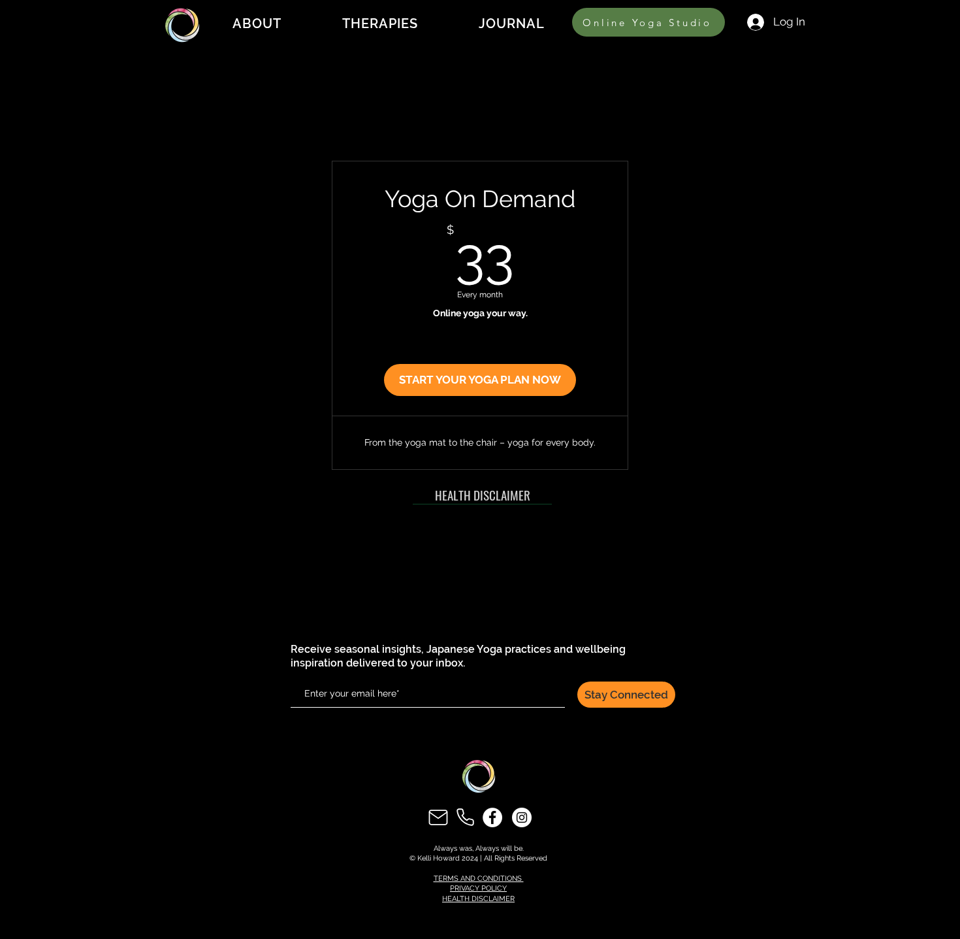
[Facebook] (492, 817)
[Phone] (465, 817)
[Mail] (438, 817)
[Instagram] (522, 817)
